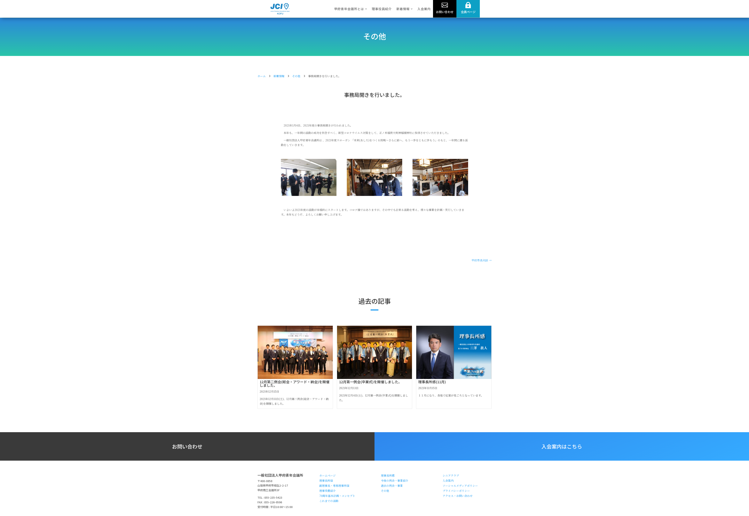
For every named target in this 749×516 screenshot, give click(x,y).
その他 (374, 36)
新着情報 (278, 76)
